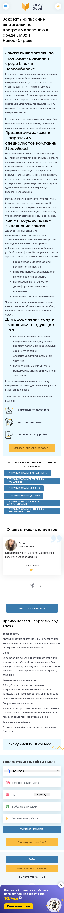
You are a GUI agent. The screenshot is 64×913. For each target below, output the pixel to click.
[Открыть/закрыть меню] (6, 6)
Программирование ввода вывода (27, 473)
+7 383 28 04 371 (32, 877)
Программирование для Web (23, 495)
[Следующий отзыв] (40, 585)
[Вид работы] (32, 771)
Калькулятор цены (18, 906)
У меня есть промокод (32, 829)
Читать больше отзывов (32, 608)
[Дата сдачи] (26, 806)
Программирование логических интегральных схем (25, 510)
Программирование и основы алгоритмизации (24, 502)
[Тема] (26, 818)
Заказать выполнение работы (32, 447)
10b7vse (11, 898)
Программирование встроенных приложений (25, 480)
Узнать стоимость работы (32, 868)
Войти (58, 6)
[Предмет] (22, 782)
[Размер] (19, 794)
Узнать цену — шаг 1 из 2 (32, 842)
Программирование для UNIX (23, 488)
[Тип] (42, 794)
